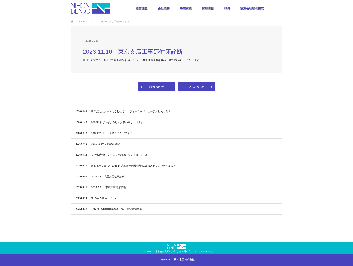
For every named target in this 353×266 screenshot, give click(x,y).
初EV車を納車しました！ (105, 198)
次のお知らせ (196, 86)
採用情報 (208, 8)
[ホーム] (72, 18)
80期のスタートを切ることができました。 (115, 133)
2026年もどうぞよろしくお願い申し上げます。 (118, 122)
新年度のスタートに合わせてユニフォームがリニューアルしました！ (131, 111)
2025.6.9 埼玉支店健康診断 (107, 176)
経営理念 (141, 8)
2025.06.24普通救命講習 (105, 143)
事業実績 (186, 8)
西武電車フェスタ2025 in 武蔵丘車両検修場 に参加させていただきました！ (134, 165)
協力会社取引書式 (252, 8)
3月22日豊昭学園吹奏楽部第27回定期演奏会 (116, 209)
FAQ (227, 8)
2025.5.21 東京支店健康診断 (108, 187)
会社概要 (164, 8)
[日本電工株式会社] (90, 8)
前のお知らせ (156, 86)
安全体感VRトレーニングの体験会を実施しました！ (121, 154)
